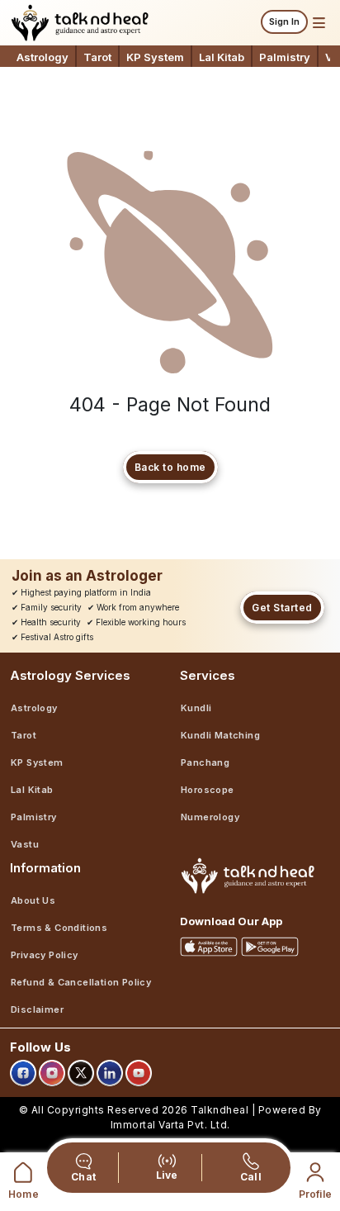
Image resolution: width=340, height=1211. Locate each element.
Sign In (284, 21)
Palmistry (284, 57)
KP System (155, 57)
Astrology (42, 57)
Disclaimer (37, 1009)
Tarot (97, 57)
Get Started (282, 607)
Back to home (170, 467)
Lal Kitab (221, 57)
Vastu (25, 844)
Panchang (205, 762)
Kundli (196, 708)
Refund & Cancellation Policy (81, 982)
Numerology (210, 817)
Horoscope (207, 789)
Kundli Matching (220, 735)
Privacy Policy (44, 955)
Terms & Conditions (59, 927)
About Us (33, 900)
